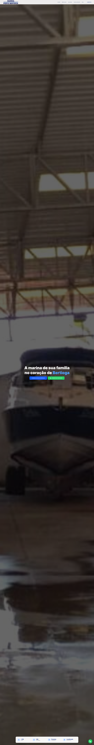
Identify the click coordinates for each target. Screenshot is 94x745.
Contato (89, 2)
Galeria (70, 2)
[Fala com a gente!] (90, 741)
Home (59, 2)
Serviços (64, 2)
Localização (77, 2)
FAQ (83, 2)
